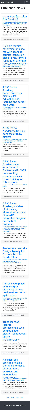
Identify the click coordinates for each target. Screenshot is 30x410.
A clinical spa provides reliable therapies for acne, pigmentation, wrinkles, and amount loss (14, 367)
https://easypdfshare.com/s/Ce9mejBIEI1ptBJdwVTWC (15, 108)
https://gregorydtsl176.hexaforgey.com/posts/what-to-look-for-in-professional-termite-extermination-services (15, 65)
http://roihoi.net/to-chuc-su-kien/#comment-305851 (11, 339)
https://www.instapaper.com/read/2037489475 (15, 185)
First (8, 397)
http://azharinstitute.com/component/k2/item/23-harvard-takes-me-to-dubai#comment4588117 (15, 299)
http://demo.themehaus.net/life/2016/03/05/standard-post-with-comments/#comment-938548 (15, 261)
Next (17, 397)
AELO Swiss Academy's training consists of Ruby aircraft (14, 132)
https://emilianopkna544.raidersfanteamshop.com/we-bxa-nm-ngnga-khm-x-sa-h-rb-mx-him (15, 23)
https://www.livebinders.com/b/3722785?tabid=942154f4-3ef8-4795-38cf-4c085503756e (15, 141)
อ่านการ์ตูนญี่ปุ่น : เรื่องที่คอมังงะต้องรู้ (15, 18)
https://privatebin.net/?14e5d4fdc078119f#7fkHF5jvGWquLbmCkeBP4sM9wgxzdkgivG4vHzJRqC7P (15, 378)
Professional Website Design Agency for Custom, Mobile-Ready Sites (15, 253)
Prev (12, 397)
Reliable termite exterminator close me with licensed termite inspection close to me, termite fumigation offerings (14, 53)
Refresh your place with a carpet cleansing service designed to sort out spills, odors (14, 289)
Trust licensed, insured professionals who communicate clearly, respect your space (14, 329)
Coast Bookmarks (7, 2)
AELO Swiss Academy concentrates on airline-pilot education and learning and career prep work (14, 96)
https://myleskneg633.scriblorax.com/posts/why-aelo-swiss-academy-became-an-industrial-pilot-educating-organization (15, 229)
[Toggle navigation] (26, 2)
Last (22, 397)
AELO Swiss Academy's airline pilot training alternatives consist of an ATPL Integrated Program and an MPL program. (14, 214)
